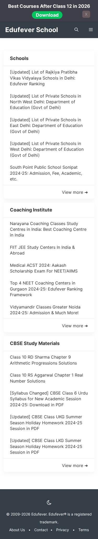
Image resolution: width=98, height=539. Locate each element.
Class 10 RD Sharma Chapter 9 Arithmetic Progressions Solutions (43, 359)
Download (47, 15)
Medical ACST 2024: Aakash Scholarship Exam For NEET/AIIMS (44, 268)
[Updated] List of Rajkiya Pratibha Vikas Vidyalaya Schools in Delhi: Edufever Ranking (43, 77)
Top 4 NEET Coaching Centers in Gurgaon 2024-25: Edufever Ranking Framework (46, 288)
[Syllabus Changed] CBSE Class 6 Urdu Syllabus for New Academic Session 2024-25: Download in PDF (49, 398)
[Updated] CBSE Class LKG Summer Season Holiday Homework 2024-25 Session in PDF (46, 446)
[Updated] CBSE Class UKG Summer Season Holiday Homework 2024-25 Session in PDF (46, 422)
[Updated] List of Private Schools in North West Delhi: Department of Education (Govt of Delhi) (45, 101)
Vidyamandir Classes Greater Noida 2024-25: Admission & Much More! (45, 309)
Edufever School (31, 30)
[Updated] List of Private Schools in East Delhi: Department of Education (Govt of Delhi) (46, 125)
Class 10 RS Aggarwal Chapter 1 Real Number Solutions (46, 377)
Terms (83, 530)
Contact (41, 530)
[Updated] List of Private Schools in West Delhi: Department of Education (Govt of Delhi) (47, 149)
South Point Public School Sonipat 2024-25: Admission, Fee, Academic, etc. (46, 173)
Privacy (62, 530)
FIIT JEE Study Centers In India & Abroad (42, 250)
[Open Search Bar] (76, 30)
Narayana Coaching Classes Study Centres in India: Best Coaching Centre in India (48, 229)
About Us (17, 530)
